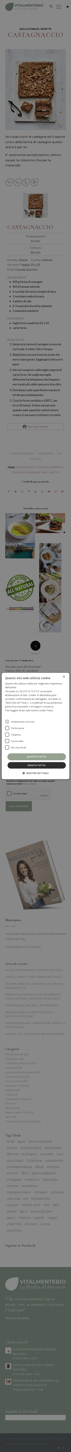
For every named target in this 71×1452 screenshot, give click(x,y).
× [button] (64, 676)
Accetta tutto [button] (36, 756)
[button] (35, 773)
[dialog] (35, 726)
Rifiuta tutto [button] (36, 765)
